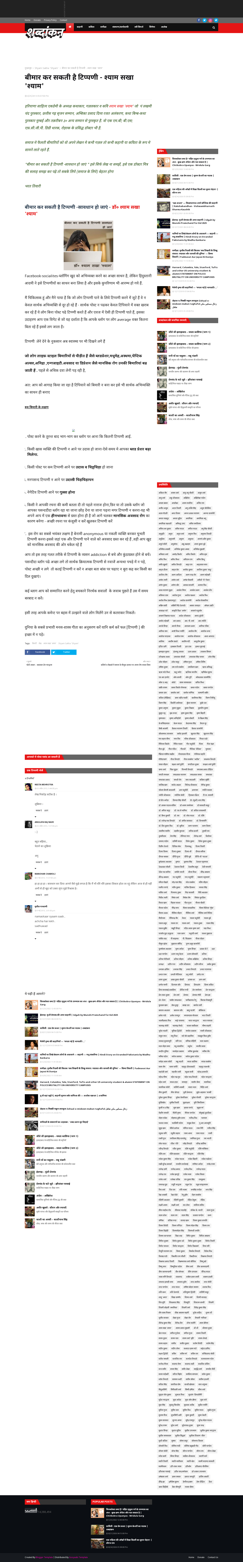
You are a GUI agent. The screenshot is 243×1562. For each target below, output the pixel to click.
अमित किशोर (190, 554)
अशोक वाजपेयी (185, 600)
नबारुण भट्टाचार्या (203, 877)
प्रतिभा (204, 954)
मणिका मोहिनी (191, 1041)
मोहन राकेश (163, 1118)
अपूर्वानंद (174, 544)
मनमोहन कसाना (178, 1051)
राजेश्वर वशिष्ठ (175, 1179)
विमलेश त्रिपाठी (194, 1251)
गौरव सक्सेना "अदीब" (192, 759)
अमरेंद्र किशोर (177, 554)
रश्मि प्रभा (162, 1154)
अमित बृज (203, 554)
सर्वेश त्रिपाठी (163, 1379)
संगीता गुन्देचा (175, 1333)
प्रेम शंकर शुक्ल (164, 995)
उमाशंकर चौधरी (179, 657)
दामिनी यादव (177, 841)
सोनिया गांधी (176, 1446)
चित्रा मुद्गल (174, 769)
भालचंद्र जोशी (163, 1026)
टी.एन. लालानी (208, 795)
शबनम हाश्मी (207, 1277)
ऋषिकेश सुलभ (206, 672)
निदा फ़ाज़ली (189, 892)
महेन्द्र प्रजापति (202, 1072)
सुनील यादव (199, 1410)
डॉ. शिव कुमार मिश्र (166, 826)
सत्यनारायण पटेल (207, 1359)
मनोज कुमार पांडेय (192, 1056)
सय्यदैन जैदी (210, 1369)
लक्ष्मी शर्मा (175, 1205)
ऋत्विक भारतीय (191, 672)
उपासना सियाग (205, 652)
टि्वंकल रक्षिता (193, 795)
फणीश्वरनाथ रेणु (191, 1000)
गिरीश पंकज (178, 744)
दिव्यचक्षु (188, 846)
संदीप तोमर (175, 1348)
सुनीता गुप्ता (163, 1410)
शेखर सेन (187, 1318)
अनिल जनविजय (195, 523)
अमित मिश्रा (175, 559)
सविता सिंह (163, 1384)
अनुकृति (161, 534)
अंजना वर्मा (175, 493)
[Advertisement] (121, 8)
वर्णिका (161, 1220)
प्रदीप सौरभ (199, 964)
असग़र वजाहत (195, 605)
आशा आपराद (209, 636)
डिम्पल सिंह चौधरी (179, 800)
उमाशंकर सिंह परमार (196, 657)
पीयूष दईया (163, 944)
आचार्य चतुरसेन (196, 611)
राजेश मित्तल (199, 1174)
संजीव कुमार (184, 1343)
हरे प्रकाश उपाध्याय (199, 1471)
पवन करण (181, 933)
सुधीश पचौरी (202, 1405)
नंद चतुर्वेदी (177, 877)
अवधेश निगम (181, 590)
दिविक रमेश (176, 846)
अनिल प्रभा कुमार (165, 529)
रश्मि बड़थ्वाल (174, 1154)
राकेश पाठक (179, 1159)
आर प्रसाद (177, 621)
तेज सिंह (173, 836)
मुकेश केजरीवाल (182, 1097)
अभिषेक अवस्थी (164, 549)
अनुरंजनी (172, 539)
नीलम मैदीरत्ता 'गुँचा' (206, 908)
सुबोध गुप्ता (211, 1410)
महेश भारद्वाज (206, 1077)
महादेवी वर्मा (163, 1072)
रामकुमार (202, 1179)
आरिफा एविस (204, 626)
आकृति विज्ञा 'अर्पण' (179, 611)
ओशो (173, 682)
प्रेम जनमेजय (197, 990)
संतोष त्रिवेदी (197, 1343)
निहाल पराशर (175, 903)
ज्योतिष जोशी (179, 795)
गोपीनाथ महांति (199, 754)
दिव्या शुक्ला (176, 851)
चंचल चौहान (163, 764)
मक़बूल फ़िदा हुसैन (204, 1036)
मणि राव (179, 1041)
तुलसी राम (205, 831)
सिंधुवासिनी (163, 1389)
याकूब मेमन (191, 1123)
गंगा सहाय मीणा (164, 739)
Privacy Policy (50, 20)
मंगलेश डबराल (191, 1031)
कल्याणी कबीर (203, 693)
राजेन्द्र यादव (200, 1169)
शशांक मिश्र (206, 1287)
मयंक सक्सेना (206, 1062)
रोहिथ (203, 1200)
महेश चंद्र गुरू (175, 1077)
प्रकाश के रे (204, 949)
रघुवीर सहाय (175, 1133)
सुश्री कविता (163, 1441)
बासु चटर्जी (191, 1010)
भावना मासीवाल (192, 1026)
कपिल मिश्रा (199, 682)
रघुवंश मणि (163, 1133)
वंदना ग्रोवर (163, 1215)
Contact (63, 20)
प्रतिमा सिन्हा (207, 959)
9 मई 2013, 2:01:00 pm (46, 911)
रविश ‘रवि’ (175, 1143)
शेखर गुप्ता (176, 1318)
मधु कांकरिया (178, 1046)
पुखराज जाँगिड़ (176, 944)
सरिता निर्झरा (177, 1374)
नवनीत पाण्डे (163, 887)
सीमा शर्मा (201, 1389)
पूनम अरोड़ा (179, 949)
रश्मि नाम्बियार (203, 1149)
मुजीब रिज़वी (174, 1102)
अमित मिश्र (163, 559)
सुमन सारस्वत (163, 1420)
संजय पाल (174, 1338)
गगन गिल (177, 739)
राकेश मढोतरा (206, 1159)
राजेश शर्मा (162, 1179)
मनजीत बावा (200, 1046)
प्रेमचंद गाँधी (196, 995)
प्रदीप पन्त (171, 964)
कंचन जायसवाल (185, 682)
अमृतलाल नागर (202, 564)
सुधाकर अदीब (189, 1405)
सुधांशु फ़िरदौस (174, 1405)
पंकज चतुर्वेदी (195, 918)
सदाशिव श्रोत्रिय (203, 1364)
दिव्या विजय (163, 851)
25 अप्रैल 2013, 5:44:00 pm (47, 788)
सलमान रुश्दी (177, 1379)
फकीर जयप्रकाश (176, 1000)
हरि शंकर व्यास (175, 1466)
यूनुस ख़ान (162, 1128)
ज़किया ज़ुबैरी (204, 780)
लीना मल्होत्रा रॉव (165, 1210)
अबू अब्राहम (186, 544)
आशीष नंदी (186, 641)
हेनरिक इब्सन (187, 1482)
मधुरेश (190, 1046)
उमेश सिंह (211, 657)
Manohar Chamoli (45, 874)
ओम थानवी (177, 677)
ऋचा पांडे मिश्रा (164, 672)
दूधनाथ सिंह (188, 862)
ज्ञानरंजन (195, 790)
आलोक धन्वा (205, 631)
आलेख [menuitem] (164, 27)
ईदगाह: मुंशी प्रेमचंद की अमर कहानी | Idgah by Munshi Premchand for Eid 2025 (79, 1015)
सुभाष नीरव (163, 1415)
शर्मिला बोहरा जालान (191, 1287)
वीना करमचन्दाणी (165, 1272)
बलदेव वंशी (198, 1005)
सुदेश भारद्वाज (164, 1400)
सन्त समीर (162, 1369)
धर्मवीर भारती (179, 872)
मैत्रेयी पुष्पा (177, 1113)
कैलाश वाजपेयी (197, 728)
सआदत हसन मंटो (190, 1348)
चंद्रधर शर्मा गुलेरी (178, 764)
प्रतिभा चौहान (178, 959)
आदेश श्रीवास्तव (184, 616)
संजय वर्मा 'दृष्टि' (188, 1338)
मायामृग (184, 1082)
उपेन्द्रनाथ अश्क (164, 657)
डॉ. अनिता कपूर (164, 810)
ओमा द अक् (163, 682)
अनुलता (190, 539)
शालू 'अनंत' (163, 1297)
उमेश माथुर (175, 662)
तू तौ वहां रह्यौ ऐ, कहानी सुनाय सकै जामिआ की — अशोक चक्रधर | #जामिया (73, 1095)
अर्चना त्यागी (163, 580)
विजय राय (206, 1225)
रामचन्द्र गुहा (163, 1184)
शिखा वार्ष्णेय (176, 1297)
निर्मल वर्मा (175, 898)
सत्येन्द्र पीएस (163, 1364)
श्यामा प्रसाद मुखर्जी (183, 1328)
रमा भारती (207, 1138)
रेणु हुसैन (185, 1195)
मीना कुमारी (163, 1092)
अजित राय (200, 503)
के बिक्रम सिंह (203, 718)
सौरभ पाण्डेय (187, 1451)
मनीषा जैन (206, 1051)
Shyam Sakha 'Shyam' (47, 68)
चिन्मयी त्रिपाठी (187, 769)
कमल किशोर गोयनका (178, 687)
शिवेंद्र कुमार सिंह (200, 1307)
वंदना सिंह (185, 1215)
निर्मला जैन (186, 898)
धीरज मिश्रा (192, 872)
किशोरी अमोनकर (176, 703)
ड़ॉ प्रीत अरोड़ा (164, 800)
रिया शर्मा (162, 1190)
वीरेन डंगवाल (192, 1272)
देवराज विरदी (179, 867)
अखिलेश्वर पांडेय (199, 498)
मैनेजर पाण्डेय (190, 1113)
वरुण (209, 1215)
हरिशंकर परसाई (164, 1471)
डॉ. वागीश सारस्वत (185, 821)
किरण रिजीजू (210, 698)
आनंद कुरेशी (199, 616)
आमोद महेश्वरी (164, 621)
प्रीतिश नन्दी (184, 990)
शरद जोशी (207, 1282)
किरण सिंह (162, 703)
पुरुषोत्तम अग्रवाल (165, 949)
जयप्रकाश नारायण (179, 775)
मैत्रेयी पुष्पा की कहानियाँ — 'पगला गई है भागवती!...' (62, 1041)
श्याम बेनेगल (204, 1323)
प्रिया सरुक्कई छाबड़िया (167, 990)
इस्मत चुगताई (200, 646)
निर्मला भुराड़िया (200, 898)
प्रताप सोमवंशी (192, 954)
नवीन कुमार (176, 887)
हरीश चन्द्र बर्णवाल (181, 1471)
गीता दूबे (161, 749)
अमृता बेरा (175, 570)
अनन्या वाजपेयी (209, 513)
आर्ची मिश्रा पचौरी (178, 631)
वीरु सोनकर (179, 1272)
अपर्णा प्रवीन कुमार (204, 539)
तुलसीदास (162, 836)
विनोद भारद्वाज (178, 1246)
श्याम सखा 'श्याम (120, 106)
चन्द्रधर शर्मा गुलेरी (209, 764)
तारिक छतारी (193, 831)
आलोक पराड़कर (164, 636)
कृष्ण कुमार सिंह (186, 713)
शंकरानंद (179, 1277)
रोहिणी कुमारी (178, 1200)
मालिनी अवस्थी (179, 1087)
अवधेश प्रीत (207, 590)
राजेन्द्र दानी (163, 1169)
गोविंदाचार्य (162, 759)
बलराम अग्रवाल (164, 1010)
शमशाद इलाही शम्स (166, 1282)
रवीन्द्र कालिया (201, 1143)
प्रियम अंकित (208, 985)
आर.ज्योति (202, 621)
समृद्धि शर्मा (198, 1369)
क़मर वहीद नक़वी (181, 698)
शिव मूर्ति (162, 1302)
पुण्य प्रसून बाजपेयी (193, 944)
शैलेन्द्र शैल (178, 1323)
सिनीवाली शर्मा (176, 1389)
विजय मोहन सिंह (192, 1225)
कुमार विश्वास (189, 708)
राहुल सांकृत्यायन (202, 1184)
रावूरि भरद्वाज (176, 1184)
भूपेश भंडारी (163, 1031)
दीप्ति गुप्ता (176, 857)
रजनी (210, 1133)
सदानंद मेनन (176, 1364)
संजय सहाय (163, 1343)
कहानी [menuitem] (80, 27)
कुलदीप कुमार (203, 708)
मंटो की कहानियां (188, 1036)
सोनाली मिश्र (163, 1446)
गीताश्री (183, 749)
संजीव (173, 1343)
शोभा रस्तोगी (191, 1323)
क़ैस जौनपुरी (176, 1487)
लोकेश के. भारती (196, 1210)
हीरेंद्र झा (162, 1482)
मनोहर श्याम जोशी (165, 1062)
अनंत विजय (176, 513)
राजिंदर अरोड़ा (197, 1164)
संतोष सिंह (210, 1343)
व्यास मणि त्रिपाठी (165, 1277)
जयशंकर (209, 775)
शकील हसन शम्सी (192, 1277)
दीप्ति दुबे (187, 857)
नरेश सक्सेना (190, 882)
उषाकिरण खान (193, 667)
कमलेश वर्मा (175, 693)
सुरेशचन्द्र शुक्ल (187, 1425)
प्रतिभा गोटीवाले (164, 959)
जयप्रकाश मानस (196, 775)
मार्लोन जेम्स (195, 1082)
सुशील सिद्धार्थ (180, 1436)
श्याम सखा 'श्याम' (49, 643)
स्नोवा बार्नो (162, 1456)
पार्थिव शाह (163, 939)
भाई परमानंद (179, 1021)
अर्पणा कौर (175, 585)
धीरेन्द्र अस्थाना (164, 877)
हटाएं (46, 810)
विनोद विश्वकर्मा (193, 1246)
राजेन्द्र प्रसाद (175, 1169)
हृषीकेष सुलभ (174, 1482)
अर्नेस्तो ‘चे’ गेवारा (203, 580)
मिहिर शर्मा (204, 1087)
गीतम (201, 744)
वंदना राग (174, 1215)
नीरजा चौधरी (200, 903)
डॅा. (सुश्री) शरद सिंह (197, 800)
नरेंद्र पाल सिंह (177, 882)
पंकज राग (174, 923)
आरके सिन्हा (163, 626)
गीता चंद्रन (210, 744)
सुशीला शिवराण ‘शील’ (197, 1436)
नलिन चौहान (203, 882)
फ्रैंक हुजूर (175, 1005)
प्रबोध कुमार (211, 964)
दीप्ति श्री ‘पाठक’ (201, 857)
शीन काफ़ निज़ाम (165, 1313)
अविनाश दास (163, 595)
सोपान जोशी (163, 1451)
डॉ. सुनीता (180, 826)
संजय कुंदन (163, 1338)
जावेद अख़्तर (176, 785)
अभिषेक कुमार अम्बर (181, 549)
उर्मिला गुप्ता (187, 662)
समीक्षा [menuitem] (103, 27)
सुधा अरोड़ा (177, 1400)
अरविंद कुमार (188, 570)
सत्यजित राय (177, 1359)
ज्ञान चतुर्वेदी (183, 790)
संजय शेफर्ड (202, 1338)
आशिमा (161, 641)
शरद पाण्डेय (163, 1287)
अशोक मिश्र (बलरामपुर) (167, 600)
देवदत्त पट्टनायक (202, 862)
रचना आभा (188, 1133)
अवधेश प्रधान (194, 590)
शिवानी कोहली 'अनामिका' (168, 1307)
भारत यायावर (207, 1021)
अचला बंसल (163, 503)
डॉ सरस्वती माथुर (203, 805)
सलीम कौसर (190, 1379)
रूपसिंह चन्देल (196, 1190)
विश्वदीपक (193, 1256)
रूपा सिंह (209, 1190)
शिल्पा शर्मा (188, 1297)
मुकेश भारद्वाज (210, 1097)
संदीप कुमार (163, 1348)
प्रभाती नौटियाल (176, 974)
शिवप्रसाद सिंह (174, 1302)
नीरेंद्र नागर (175, 908)
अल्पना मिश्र (202, 585)
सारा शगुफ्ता (203, 1384)
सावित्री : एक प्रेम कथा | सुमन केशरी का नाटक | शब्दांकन (65, 1028)
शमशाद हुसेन (181, 1282)
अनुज (170, 534)
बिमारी (34, 643)
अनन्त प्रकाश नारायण (191, 513)
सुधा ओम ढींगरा (190, 1400)
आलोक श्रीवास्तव (194, 636)
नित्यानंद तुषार (176, 892)
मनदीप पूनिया (163, 1051)
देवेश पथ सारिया (164, 872)
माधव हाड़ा (174, 1082)
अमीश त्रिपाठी (176, 564)
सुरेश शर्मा (174, 1425)
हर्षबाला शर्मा (163, 1477)
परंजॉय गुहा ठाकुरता (166, 933)
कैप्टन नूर (203, 723)
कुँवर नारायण (191, 703)
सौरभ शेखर (212, 1451)
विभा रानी (206, 1246)
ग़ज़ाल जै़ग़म (189, 1487)
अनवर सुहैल (177, 518)
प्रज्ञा (213, 949)
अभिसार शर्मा (163, 554)
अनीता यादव (192, 529)
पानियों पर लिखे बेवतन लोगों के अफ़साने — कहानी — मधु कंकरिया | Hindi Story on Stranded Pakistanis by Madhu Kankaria (95, 1056)
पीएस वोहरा (200, 939)
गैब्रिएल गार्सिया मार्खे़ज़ (166, 754)
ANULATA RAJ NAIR (44, 822)
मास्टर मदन (192, 1087)
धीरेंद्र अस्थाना (205, 872)
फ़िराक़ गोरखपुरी (206, 1000)
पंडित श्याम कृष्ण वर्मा (192, 928)
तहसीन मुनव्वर (179, 831)
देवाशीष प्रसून (193, 867)
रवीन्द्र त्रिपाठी (163, 1149)
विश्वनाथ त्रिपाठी (206, 1256)
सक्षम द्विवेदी (163, 1354)
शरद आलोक (195, 1282)
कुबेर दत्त (203, 703)
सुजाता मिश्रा (179, 1395)
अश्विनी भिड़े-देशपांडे (178, 605)
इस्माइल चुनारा (164, 652)
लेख (40, 643)
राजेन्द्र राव (162, 1174)
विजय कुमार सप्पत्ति (200, 1220)
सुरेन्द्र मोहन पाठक (205, 1420)
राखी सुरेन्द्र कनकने (165, 1164)
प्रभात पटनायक (205, 969)
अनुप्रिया (161, 539)
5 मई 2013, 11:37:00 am (46, 878)
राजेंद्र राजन (211, 1164)
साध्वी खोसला (189, 1384)
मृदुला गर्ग (200, 1108)
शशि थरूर (162, 1292)
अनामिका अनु (201, 518)
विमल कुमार (180, 1251)
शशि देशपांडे (174, 1292)
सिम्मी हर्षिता (189, 1389)
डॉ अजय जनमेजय (186, 805)
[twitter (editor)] (216, 20)
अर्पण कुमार (163, 585)
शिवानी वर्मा (186, 1307)
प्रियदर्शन (197, 985)
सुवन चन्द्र (200, 1425)
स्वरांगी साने (203, 1456)
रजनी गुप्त (162, 1138)
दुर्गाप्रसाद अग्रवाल (165, 862)
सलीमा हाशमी (204, 1379)
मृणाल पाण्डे (188, 1108)
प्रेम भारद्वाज (210, 990)
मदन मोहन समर (164, 1046)
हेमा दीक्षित (201, 1482)
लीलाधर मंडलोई (180, 1210)
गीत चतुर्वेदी (190, 744)
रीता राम (172, 1190)
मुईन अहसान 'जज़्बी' (204, 1092)
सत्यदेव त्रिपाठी (191, 1359)
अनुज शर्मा (180, 534)
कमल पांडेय (195, 687)
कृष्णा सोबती (189, 718)
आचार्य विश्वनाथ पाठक (167, 616)
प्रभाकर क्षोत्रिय (164, 969)
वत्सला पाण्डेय (198, 1215)
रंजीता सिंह (211, 1128)
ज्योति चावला (207, 790)
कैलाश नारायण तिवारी (179, 728)
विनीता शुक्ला (163, 1241)
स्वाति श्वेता (190, 1461)
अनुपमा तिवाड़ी (206, 534)
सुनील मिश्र (187, 1410)
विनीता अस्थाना (204, 1236)
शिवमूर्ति (187, 1302)
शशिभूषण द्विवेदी (189, 1292)
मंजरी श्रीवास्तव (205, 1031)
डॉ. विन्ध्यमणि (201, 821)
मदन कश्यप (204, 1041)
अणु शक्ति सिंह (190, 508)
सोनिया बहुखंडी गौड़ (191, 1446)
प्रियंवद (187, 985)
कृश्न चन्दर (173, 713)
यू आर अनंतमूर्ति (205, 1123)
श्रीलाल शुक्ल (207, 1328)
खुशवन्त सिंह (208, 734)
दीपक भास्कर (163, 857)
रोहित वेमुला (192, 1200)
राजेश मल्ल (187, 1174)
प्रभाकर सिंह (177, 969)
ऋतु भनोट (177, 672)
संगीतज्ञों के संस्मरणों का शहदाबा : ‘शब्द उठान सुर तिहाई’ (64, 1122)
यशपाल (204, 1118)
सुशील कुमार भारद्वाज (208, 1430)
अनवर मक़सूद (164, 518)
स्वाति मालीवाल (177, 1461)
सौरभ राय (200, 1451)
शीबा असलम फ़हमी (182, 1313)
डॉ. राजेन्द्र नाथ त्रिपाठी (167, 821)
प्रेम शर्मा (176, 995)
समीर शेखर (186, 1369)
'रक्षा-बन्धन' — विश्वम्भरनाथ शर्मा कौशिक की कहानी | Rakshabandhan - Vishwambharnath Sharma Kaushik (195, 206)
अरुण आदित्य (177, 575)
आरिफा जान (163, 631)
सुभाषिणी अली (176, 1415)
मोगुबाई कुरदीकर (205, 1113)
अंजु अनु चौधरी (188, 493)
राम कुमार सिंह (189, 1179)
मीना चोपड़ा (175, 1092)
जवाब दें (39, 810)
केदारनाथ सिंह (191, 723)
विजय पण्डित (177, 1225)
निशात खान (163, 903)
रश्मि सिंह (200, 1154)
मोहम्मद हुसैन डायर (178, 1118)
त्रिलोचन (208, 836)
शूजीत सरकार (164, 1318)
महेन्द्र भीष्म (163, 1077)
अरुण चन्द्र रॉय (191, 575)
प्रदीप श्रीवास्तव (184, 964)
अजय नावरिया (187, 503)
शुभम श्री (209, 1313)
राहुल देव (188, 1184)
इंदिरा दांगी (162, 646)
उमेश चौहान (163, 662)
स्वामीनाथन (162, 1466)
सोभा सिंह (175, 1451)
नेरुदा (184, 918)
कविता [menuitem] (91, 27)
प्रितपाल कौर (176, 985)
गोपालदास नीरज (184, 754)
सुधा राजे (203, 1400)
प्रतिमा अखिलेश (193, 959)
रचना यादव (200, 1133)
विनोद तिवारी (210, 1241)
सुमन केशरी (202, 1415)
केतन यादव (178, 723)
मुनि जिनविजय (199, 1102)
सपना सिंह (174, 1369)
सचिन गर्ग (183, 1354)
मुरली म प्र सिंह (164, 1108)
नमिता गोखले (163, 882)
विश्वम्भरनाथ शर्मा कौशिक (187, 1261)
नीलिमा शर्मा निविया (205, 913)
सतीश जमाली (163, 1359)
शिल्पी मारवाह (202, 1297)
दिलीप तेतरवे (163, 846)
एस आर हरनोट (164, 677)
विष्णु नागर (162, 1266)
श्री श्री (196, 1328)
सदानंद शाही (189, 1364)
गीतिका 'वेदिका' (196, 749)
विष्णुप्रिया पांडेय (176, 1266)
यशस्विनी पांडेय (177, 1123)
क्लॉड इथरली (182, 734)
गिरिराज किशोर (164, 744)
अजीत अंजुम (163, 508)
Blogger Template (44, 1557)
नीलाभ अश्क (163, 913)
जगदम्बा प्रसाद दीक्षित (205, 769)
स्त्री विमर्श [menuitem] (139, 27)
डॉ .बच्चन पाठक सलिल (167, 805)
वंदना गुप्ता (210, 1210)
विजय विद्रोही (163, 1231)
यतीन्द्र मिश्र (193, 1118)
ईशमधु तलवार (178, 652)
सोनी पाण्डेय (206, 1446)
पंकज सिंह (210, 923)
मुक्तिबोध (162, 1102)
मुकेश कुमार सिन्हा (165, 1097)
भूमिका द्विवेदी (177, 1031)
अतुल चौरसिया (205, 508)
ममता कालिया (192, 1062)
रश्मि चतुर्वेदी (189, 1149)
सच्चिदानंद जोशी (208, 1354)
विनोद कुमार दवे (178, 1241)
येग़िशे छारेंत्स (174, 1128)
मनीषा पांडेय (163, 1056)
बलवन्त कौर (178, 1010)
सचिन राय (194, 1354)
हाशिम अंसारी (204, 1477)
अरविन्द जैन (163, 575)
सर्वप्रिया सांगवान (192, 1374)
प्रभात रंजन (163, 974)
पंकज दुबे (207, 918)
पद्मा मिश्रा (207, 928)
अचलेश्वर (175, 503)
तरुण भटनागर (193, 826)
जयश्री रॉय (177, 780)
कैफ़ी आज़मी (163, 728)
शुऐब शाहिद (197, 1313)
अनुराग (181, 539)
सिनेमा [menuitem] (152, 27)
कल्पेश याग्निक (188, 693)
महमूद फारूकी (204, 1067)
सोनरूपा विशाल (197, 1441)
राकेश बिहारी (192, 1159)
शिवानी (211, 1302)
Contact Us (213, 1557)
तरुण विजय (206, 826)
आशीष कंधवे (173, 641)
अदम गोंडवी (163, 513)
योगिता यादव (187, 1128)
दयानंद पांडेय (163, 841)
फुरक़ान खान (163, 1005)
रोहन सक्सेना (196, 1195)
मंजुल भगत (163, 1036)
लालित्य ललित (199, 1205)
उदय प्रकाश (192, 652)
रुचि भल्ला (183, 1190)
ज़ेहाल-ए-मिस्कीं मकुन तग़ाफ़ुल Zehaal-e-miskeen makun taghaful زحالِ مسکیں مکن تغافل (83, 1109)
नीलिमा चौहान (177, 913)
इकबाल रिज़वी (176, 646)
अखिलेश (186, 498)
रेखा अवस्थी (163, 1195)
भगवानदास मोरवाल (191, 1015)
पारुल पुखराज (207, 933)
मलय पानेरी (173, 1067)
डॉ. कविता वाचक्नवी (198, 810)
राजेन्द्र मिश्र (188, 1169)
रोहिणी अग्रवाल (164, 1200)
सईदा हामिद (205, 1348)
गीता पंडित (172, 749)
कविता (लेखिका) (165, 698)
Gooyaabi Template (78, 1557)
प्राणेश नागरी (163, 985)
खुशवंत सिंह (195, 734)
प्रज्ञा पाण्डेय (163, 954)
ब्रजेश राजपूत (175, 1015)
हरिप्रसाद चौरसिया (201, 1466)
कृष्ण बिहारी (201, 713)
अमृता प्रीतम (163, 570)
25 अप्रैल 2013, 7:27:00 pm (47, 826)
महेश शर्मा (162, 1082)
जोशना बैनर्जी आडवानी (167, 790)
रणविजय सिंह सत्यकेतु (178, 1138)
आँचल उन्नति (208, 605)
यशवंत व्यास (163, 1123)
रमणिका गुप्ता (195, 1138)
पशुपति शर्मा (193, 933)
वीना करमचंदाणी (203, 1266)
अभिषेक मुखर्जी (198, 549)
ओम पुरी (188, 677)
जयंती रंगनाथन (164, 775)
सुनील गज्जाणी (41, 906)
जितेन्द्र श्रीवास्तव (191, 785)
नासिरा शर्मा (163, 892)
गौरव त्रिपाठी (175, 759)
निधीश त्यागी (163, 898)
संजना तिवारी (201, 1333)
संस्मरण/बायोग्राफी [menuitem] (120, 27)
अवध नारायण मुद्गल (165, 590)
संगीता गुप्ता (188, 1333)
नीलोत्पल (162, 918)
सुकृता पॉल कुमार (165, 1395)
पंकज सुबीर (163, 928)
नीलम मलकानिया (189, 908)
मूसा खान (176, 1108)
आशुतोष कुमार (199, 641)
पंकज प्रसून (163, 923)
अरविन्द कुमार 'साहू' (204, 570)
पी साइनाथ (175, 939)
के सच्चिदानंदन (164, 723)
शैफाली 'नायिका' (201, 1318)
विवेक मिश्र (208, 1251)
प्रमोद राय (200, 974)
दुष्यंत (178, 862)
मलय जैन (162, 1067)
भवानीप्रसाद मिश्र (165, 1021)
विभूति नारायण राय (165, 1251)
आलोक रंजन (179, 636)
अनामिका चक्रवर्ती (165, 523)
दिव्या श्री (188, 851)
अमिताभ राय (187, 559)
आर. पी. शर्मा (189, 621)
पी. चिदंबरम (187, 939)
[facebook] (199, 20)
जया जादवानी (190, 780)
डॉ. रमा (176, 816)
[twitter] (204, 20)
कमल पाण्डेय (208, 687)
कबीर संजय (163, 687)
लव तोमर (186, 1205)
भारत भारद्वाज (193, 1021)
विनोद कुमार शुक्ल (194, 1241)
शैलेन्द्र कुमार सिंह (165, 1323)
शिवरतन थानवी (199, 1302)
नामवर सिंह (203, 887)
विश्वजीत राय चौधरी (178, 1256)
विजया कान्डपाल (165, 1236)
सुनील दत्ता (175, 1410)
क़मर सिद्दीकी (163, 1487)
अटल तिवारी (176, 508)
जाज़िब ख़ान (163, 785)
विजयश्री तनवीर (194, 1231)
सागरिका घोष (175, 1384)
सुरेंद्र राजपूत (190, 1420)
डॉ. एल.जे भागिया (180, 810)
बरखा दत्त (185, 1005)
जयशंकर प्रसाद (164, 780)
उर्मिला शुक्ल (163, 667)
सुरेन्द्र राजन (163, 1425)
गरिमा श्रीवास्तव (189, 739)
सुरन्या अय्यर (177, 1420)
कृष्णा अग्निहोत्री (175, 718)
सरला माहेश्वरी (164, 1374)
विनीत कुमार (190, 1236)
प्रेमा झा (207, 995)
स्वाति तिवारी (163, 1461)
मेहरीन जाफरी (164, 1113)
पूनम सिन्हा (192, 949)
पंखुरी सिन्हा (175, 928)
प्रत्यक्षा (161, 964)
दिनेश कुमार (190, 841)
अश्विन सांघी (163, 605)
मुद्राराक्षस (186, 1102)
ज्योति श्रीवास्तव (164, 795)
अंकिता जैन (163, 493)
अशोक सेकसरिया (202, 600)
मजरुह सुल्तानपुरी (165, 1041)
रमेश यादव (162, 1143)
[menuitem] (70, 27)
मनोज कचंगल (177, 1056)
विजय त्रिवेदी (163, 1225)
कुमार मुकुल (176, 708)
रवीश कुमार (177, 1149)
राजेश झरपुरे (174, 1174)
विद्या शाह (178, 1236)
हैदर (210, 1482)
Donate (37, 20)
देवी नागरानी (206, 867)
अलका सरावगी (188, 585)
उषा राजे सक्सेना (178, 667)
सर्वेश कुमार (206, 1374)
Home (27, 20)
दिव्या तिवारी (200, 846)
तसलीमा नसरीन (164, 831)
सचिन (174, 1354)
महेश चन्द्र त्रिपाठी (190, 1077)
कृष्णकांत (162, 718)
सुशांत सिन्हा (163, 1430)
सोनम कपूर (184, 1441)
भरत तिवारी (206, 1015)
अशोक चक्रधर (190, 595)
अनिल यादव (179, 529)
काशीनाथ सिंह (197, 698)
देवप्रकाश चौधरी (164, 867)
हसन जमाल (176, 1477)
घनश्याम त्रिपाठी (209, 759)
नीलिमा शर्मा (190, 913)
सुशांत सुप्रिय (176, 1430)
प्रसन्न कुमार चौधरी (177, 980)
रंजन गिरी (200, 1128)
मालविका (207, 1082)
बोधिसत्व (202, 1010)
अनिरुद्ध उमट (180, 523)
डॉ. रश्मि (201, 816)
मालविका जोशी (164, 1087)
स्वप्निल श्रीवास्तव (189, 1456)
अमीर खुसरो (163, 564)
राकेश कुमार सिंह (165, 1159)
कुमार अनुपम (163, 708)
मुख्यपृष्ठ (28, 68)
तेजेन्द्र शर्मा (198, 836)
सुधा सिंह (162, 1405)
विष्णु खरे (203, 1261)
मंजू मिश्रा (174, 1036)
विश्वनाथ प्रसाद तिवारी (166, 1261)
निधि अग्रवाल (202, 892)
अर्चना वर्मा (175, 580)
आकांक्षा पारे (163, 611)
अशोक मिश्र (203, 595)
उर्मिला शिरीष (200, 662)
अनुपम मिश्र (192, 534)
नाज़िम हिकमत (189, 887)
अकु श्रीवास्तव (174, 498)
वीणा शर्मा (189, 1266)
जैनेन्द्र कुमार (205, 785)
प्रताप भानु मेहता (177, 954)
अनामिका (189, 518)
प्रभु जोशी (189, 974)
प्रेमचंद (185, 995)
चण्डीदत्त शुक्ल (193, 764)
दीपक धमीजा (200, 851)
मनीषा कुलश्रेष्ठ (193, 1051)
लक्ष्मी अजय (163, 1205)
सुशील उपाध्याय (190, 1430)
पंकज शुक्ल (198, 923)
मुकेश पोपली (196, 1097)
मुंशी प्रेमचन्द (187, 1092)
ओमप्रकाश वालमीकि (203, 677)
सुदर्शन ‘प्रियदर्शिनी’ (195, 1395)
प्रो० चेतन (162, 1000)
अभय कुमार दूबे (199, 544)
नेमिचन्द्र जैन (173, 918)
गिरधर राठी (203, 739)
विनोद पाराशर (164, 1246)
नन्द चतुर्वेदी (189, 877)
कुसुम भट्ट (162, 713)
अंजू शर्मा (162, 498)
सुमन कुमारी (190, 1415)
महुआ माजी (189, 1072)
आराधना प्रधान (189, 626)
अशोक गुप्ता (176, 595)
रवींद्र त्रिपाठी (187, 1143)
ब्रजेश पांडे (162, 1015)
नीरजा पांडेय (163, 908)
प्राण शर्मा (202, 980)
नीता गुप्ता (187, 903)
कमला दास (163, 693)
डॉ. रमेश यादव (188, 816)
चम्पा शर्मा (162, 769)
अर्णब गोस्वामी (188, 580)
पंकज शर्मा (186, 923)
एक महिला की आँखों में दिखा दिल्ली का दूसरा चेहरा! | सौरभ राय (195, 191)
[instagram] (210, 20)
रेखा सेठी (174, 1195)
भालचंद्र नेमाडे (177, 1026)
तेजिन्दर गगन (185, 836)
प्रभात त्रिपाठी (191, 969)
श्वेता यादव (162, 1333)
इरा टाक (188, 646)
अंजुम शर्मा (201, 493)
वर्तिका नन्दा (172, 1220)
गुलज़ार (208, 749)
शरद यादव (176, 1287)
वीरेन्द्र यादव (205, 1272)
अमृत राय (189, 564)
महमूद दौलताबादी (188, 1067)
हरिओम (188, 1466)
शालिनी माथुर (204, 1292)
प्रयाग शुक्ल (163, 980)
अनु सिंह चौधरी (206, 529)
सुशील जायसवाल (165, 1436)
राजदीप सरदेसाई (182, 1164)
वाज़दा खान (185, 1220)
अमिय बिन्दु (201, 559)
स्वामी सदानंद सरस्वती (206, 1461)
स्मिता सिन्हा (174, 1456)
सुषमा (173, 1441)
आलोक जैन (192, 631)
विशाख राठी (163, 1256)
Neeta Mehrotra (44, 784)
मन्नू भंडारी (179, 1062)
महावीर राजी (176, 1072)
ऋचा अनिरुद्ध (207, 667)
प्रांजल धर (191, 980)
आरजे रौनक (176, 626)
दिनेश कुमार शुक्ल (204, 841)
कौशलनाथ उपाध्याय (166, 734)
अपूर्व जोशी (163, 544)
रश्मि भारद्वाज (188, 1154)
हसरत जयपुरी (190, 1477)
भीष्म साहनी (206, 1026)
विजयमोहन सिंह (178, 1231)
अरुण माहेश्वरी (205, 575)
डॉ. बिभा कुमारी (164, 816)
